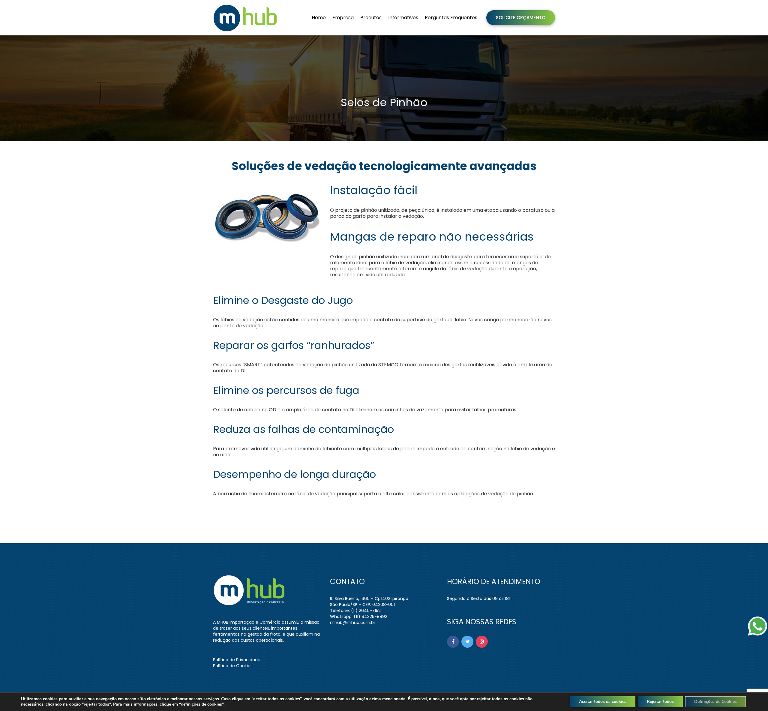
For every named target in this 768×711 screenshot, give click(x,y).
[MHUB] (246, 17)
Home (319, 17)
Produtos (371, 17)
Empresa (343, 17)
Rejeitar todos (660, 701)
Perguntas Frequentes (451, 17)
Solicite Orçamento (520, 17)
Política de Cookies (233, 666)
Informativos (403, 17)
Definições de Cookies (715, 701)
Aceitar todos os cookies (602, 701)
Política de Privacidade (236, 660)
